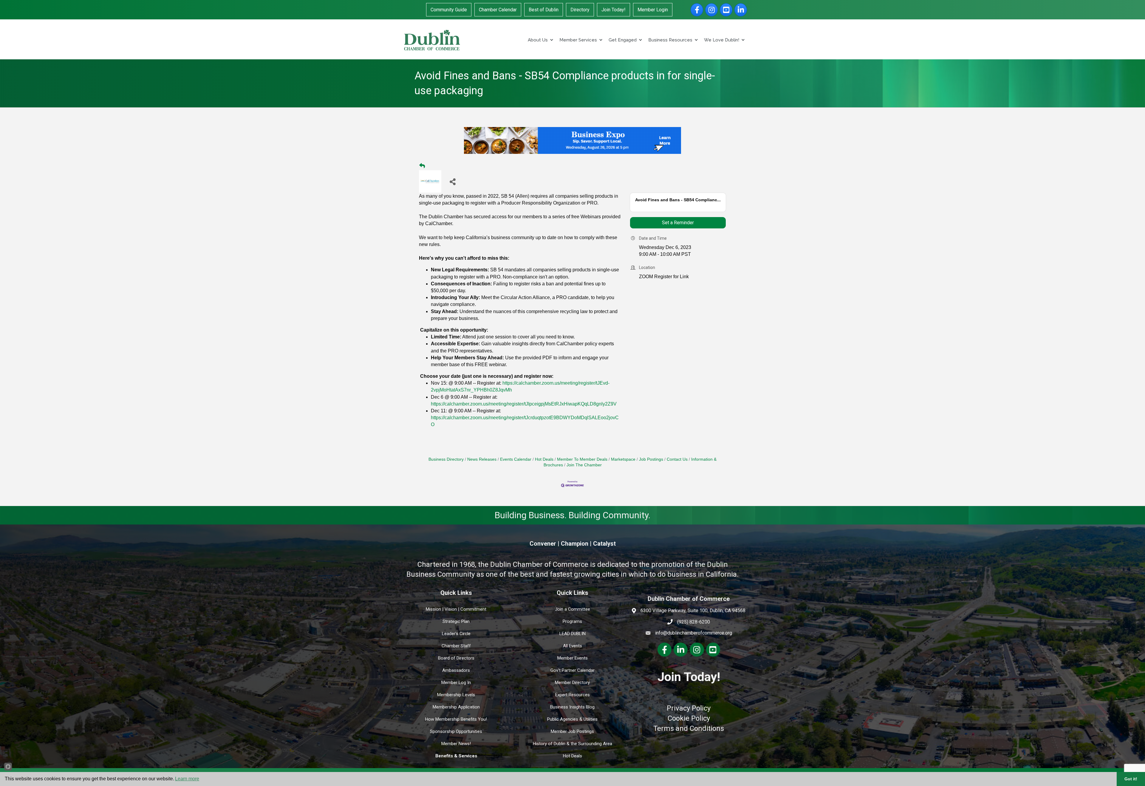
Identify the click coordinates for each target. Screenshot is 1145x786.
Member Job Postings (572, 731)
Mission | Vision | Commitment (456, 609)
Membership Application (456, 707)
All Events (572, 646)
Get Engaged (623, 40)
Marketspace (623, 459)
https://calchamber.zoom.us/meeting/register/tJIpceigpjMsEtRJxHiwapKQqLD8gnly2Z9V (524, 403)
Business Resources (670, 40)
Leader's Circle (456, 633)
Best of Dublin (543, 10)
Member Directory (572, 682)
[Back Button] (422, 166)
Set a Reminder (678, 222)
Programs (572, 621)
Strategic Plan (456, 621)
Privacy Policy (689, 708)
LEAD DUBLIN (572, 633)
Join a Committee (572, 609)
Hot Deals (544, 459)
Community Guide (449, 10)
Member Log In (456, 682)
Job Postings (651, 459)
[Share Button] (452, 181)
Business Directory (446, 459)
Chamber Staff (456, 646)
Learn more (187, 778)
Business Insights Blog (572, 707)
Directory (579, 10)
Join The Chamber (584, 465)
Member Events (572, 658)
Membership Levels (456, 694)
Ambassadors (456, 670)
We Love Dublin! (721, 40)
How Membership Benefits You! (456, 719)
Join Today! (613, 10)
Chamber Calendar (498, 10)
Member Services (578, 40)
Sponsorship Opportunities (456, 731)
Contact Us (677, 459)
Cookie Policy (689, 718)
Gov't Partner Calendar (572, 670)
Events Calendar (515, 459)
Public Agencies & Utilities (572, 719)
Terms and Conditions (688, 728)
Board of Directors (456, 658)
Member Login (653, 10)
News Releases (481, 459)
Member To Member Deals (582, 459)
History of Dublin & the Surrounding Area (572, 743)
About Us (538, 40)
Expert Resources (572, 694)
